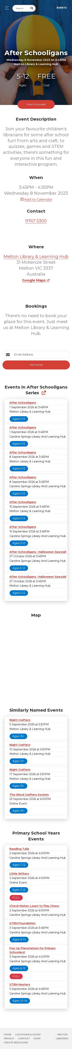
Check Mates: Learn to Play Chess (34, 906)
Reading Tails (19, 849)
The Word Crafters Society (29, 794)
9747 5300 (36, 220)
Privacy (9, 1038)
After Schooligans (22, 402)
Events (62, 7)
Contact (24, 1038)
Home (7, 1034)
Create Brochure (16, 1042)
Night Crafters (19, 720)
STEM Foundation (22, 923)
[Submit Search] (32, 8)
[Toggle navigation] (5, 7)
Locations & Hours (28, 1034)
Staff (37, 1038)
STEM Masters (19, 984)
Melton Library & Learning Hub (36, 256)
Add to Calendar (38, 199)
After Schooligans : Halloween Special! (37, 552)
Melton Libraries (62, 1036)
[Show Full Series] (43, 392)
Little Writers (19, 873)
